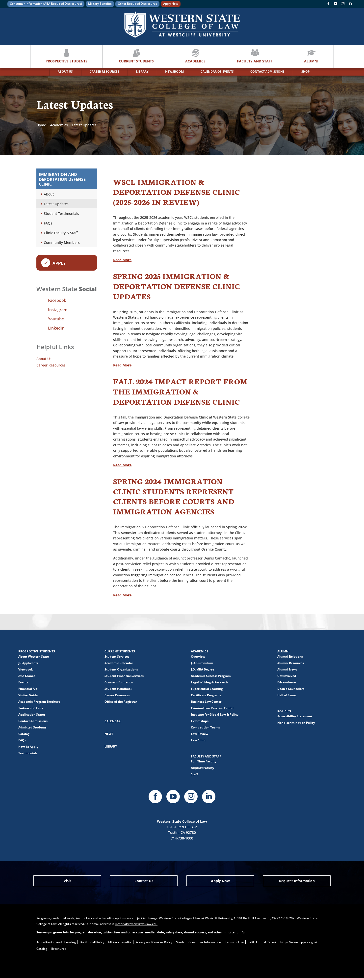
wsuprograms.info (55, 932)
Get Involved (286, 676)
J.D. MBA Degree (202, 669)
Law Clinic (198, 740)
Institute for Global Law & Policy (214, 714)
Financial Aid (28, 689)
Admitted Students (32, 727)
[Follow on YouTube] (335, 4)
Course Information (118, 682)
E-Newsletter (286, 682)
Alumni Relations (290, 656)
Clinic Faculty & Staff (61, 232)
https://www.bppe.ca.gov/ (298, 942)
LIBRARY (142, 71)
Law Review (199, 734)
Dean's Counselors (290, 689)
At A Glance (26, 676)
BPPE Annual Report (262, 942)
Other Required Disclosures (137, 3)
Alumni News (287, 669)
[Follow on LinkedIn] (208, 796)
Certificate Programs (206, 695)
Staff (194, 774)
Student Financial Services (124, 676)
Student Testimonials (61, 213)
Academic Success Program (211, 676)
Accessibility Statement (294, 716)
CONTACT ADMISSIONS (267, 71)
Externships (199, 721)
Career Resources (51, 365)
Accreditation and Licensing (56, 942)
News (108, 734)
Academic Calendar (118, 663)
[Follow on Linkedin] (350, 4)
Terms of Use (234, 942)
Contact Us (143, 880)
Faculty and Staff (255, 61)
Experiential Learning (207, 689)
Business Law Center (206, 701)
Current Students (136, 61)
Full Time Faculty (203, 761)
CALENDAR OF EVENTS (217, 71)
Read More (122, 259)
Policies (284, 711)
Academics (195, 61)
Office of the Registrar (120, 701)
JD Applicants (28, 663)
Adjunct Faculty (202, 768)
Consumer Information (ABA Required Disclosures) (46, 3)
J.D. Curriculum (202, 663)
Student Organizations (121, 669)
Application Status (32, 714)
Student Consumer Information (198, 942)
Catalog (23, 734)
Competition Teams (205, 727)
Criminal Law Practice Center (212, 708)
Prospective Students (66, 61)
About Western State (33, 656)
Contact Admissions (33, 721)
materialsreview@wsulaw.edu (136, 924)
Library (110, 746)
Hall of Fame (286, 695)
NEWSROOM (174, 71)
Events (23, 682)
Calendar (112, 721)
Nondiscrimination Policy (296, 723)
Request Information (297, 880)
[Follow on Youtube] (173, 796)
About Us (44, 358)
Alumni (311, 61)
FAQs (48, 223)
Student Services (116, 656)
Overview (198, 656)
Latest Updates (56, 203)
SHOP (305, 71)
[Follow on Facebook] (328, 4)
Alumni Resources (290, 663)
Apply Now (170, 3)
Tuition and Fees (30, 708)
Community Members (62, 242)
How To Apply (28, 747)
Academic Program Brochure (39, 701)
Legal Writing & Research (209, 682)
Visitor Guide (28, 695)
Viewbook (25, 669)
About (49, 194)
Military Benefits (100, 3)
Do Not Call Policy (92, 942)
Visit (67, 880)
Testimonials (27, 753)
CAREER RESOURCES (104, 71)
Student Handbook (118, 689)
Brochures (58, 949)
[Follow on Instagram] (342, 4)
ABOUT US (65, 71)
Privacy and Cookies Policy (153, 942)
